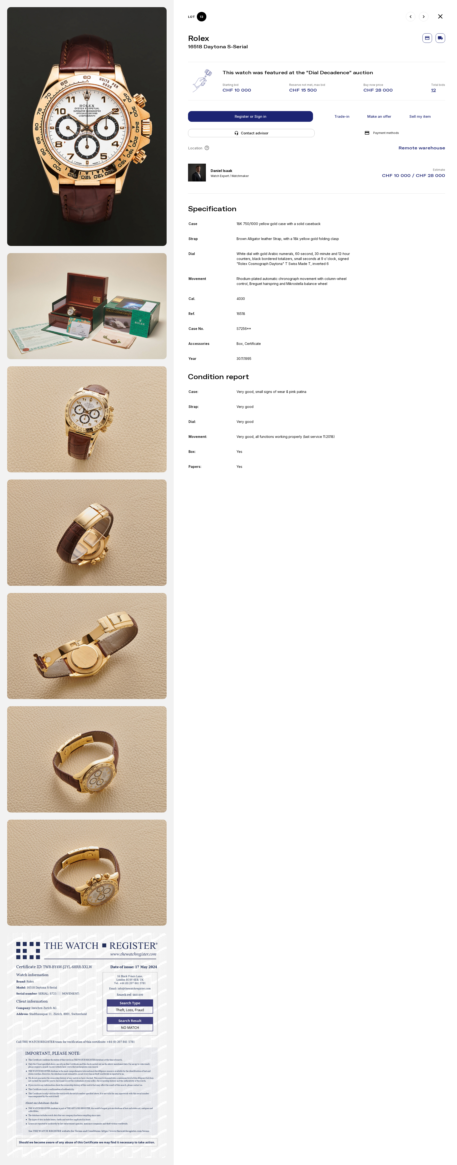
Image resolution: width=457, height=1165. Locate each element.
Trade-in (341, 116)
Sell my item (420, 116)
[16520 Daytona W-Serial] (410, 16)
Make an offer (379, 116)
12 (433, 90)
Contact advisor (254, 133)
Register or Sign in (250, 116)
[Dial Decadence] (440, 16)
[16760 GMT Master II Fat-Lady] (423, 16)
